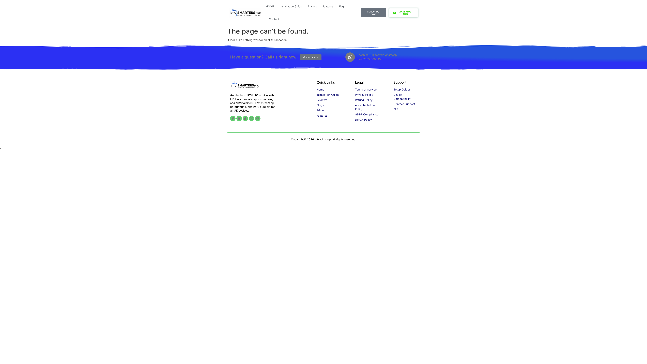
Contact (274, 19)
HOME (270, 6)
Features (327, 6)
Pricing (312, 6)
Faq (341, 6)
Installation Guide (291, 6)
